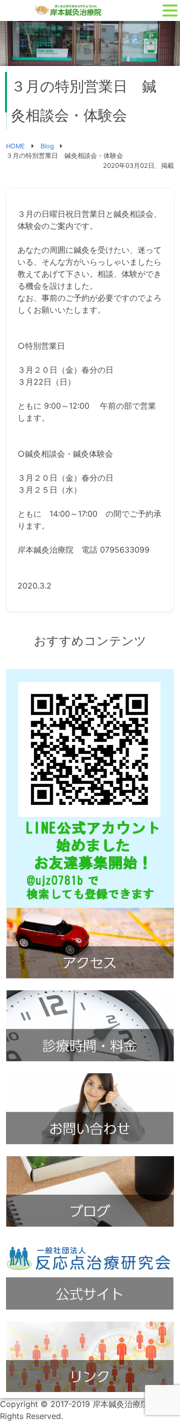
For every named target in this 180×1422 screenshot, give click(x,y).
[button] (170, 10)
